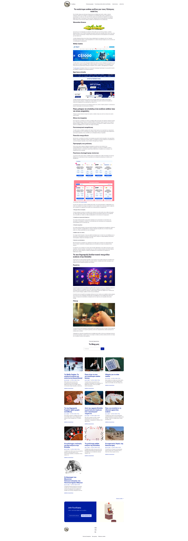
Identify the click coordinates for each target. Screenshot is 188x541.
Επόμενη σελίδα (120, 498)
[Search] (102, 348)
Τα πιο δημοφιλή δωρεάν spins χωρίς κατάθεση (72, 410)
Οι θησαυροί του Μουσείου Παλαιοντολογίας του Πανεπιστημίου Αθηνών (73, 480)
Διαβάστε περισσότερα (68, 388)
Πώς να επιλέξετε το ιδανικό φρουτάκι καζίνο (113, 410)
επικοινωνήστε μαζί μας (74, 515)
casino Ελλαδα (84, 202)
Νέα (95, 531)
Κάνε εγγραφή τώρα (86, 515)
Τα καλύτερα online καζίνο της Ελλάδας (92, 444)
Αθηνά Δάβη (74, 380)
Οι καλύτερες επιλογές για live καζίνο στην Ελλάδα (73, 445)
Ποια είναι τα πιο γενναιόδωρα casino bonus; (92, 376)
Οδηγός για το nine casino (112, 375)
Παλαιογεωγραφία (89, 4)
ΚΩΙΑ (99, 415)
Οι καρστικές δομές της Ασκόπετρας (114, 444)
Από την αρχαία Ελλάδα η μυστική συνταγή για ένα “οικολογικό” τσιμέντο (94, 410)
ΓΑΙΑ (95, 529)
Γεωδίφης (73, 4)
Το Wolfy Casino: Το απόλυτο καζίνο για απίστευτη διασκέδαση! (73, 376)
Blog (78, 380)
